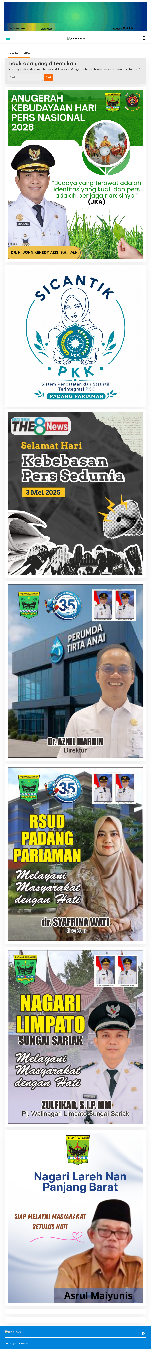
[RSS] (143, 1333)
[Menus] (8, 38)
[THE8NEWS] (76, 38)
